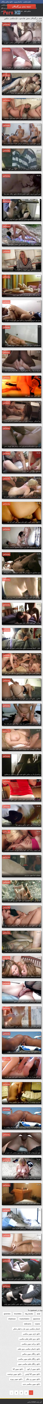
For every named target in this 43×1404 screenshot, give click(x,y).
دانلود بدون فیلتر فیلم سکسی (29, 1339)
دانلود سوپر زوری (16, 1379)
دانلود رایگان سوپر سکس (31, 1354)
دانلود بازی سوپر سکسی (31, 1334)
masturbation (24, 1319)
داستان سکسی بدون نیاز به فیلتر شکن (26, 1329)
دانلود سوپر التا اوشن (32, 1374)
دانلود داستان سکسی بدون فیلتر (29, 1349)
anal (38, 1314)
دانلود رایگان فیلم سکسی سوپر (29, 1364)
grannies (7, 1314)
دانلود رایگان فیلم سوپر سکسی (29, 1359)
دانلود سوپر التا (18, 1369)
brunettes (17, 1314)
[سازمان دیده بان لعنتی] (12, 12)
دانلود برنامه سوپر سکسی (31, 1344)
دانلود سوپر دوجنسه (14, 1374)
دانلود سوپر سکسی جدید (31, 1384)
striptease (12, 1319)
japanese (36, 1319)
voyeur (37, 1324)
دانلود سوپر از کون (33, 1369)
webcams (27, 1324)
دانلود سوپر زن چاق (33, 1379)
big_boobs (29, 1314)
